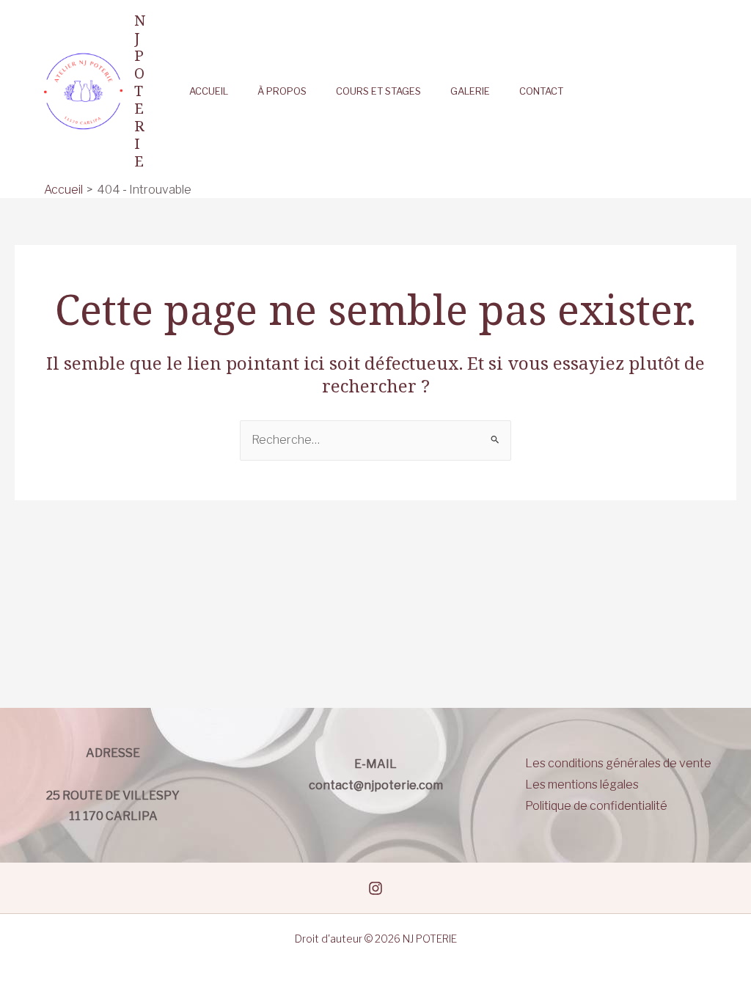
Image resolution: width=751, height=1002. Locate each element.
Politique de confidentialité (596, 806)
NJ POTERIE (139, 90)
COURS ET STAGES (378, 91)
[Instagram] (375, 888)
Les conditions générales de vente (618, 763)
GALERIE (470, 91)
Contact (541, 91)
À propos (282, 91)
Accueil (208, 91)
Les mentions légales (582, 784)
